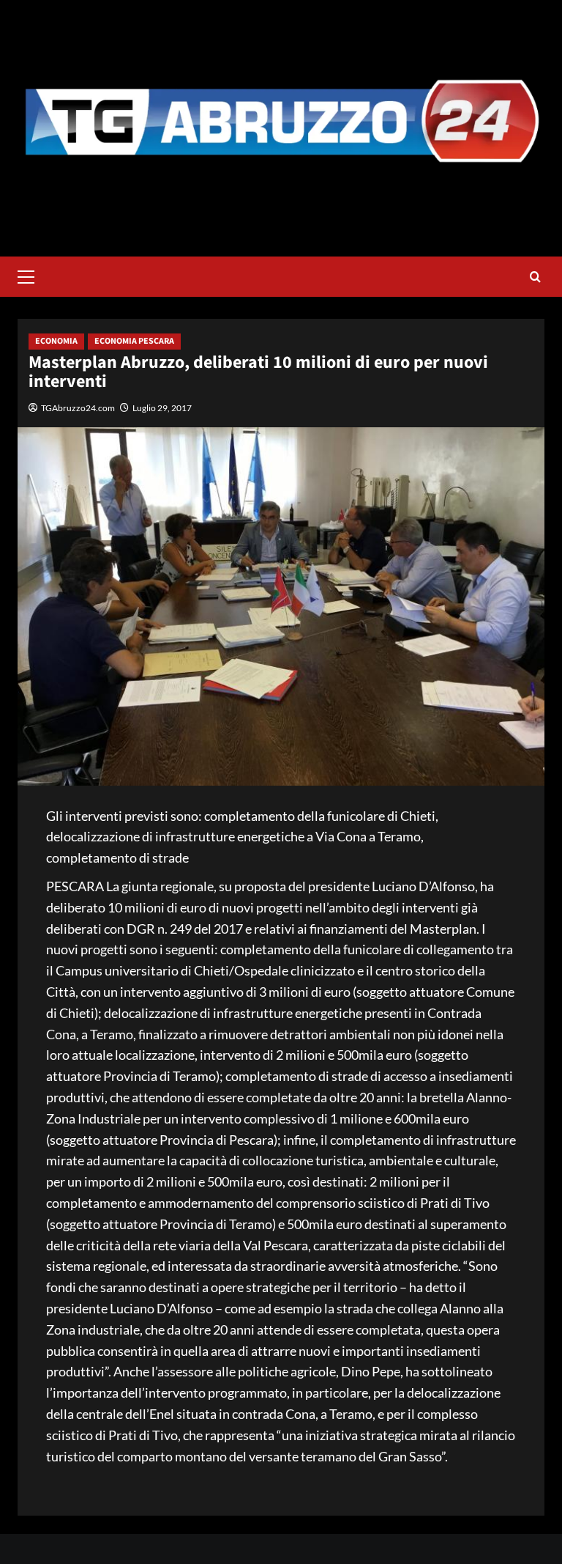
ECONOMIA (56, 341)
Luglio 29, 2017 (162, 407)
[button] (32, 275)
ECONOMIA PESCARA (134, 341)
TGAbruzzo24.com (78, 407)
